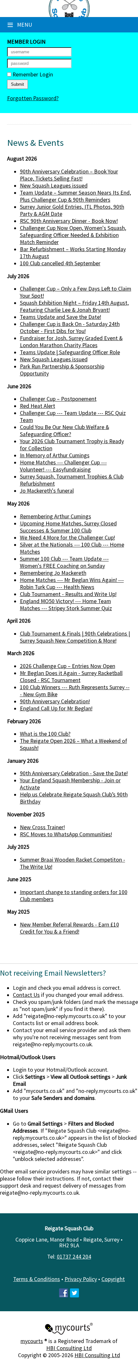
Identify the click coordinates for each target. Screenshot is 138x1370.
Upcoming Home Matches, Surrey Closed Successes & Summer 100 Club (68, 527)
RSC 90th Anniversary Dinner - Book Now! (69, 220)
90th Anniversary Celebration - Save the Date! (74, 773)
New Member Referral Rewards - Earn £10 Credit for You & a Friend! (69, 928)
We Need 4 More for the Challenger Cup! (67, 537)
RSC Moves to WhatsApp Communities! (66, 834)
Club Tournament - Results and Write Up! (68, 594)
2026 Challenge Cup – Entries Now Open (67, 666)
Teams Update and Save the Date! (60, 317)
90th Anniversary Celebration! (55, 701)
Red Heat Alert (37, 405)
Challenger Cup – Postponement (58, 398)
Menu (19, 24)
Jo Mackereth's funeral (47, 490)
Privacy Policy (81, 1279)
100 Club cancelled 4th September (60, 263)
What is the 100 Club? (45, 733)
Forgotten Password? (33, 98)
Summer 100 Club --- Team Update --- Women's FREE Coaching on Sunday (64, 562)
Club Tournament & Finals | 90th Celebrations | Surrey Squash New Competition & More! (75, 637)
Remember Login (32, 74)
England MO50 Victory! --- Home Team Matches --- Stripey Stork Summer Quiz (66, 605)
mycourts (32, 1341)
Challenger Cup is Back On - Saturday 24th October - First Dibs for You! (70, 328)
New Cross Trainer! (42, 827)
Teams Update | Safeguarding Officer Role (70, 352)
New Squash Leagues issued (54, 185)
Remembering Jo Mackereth (53, 572)
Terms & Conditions (36, 1279)
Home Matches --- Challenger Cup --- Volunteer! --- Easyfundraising (63, 466)
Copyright (113, 1279)
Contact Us (26, 994)
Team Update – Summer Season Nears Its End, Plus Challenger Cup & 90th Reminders (75, 196)
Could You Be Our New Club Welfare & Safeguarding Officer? (64, 431)
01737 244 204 (74, 1256)
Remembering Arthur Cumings (55, 516)
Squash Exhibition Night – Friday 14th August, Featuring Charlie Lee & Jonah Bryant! (74, 306)
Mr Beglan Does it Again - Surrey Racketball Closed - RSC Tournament (71, 677)
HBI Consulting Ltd (69, 1348)
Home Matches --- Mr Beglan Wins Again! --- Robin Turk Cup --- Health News (72, 583)
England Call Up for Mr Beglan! (56, 708)
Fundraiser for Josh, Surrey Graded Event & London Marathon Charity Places (71, 342)
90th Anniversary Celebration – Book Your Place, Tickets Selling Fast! (69, 175)
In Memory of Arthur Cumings (55, 455)
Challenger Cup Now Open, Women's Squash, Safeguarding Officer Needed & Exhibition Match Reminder (73, 235)
